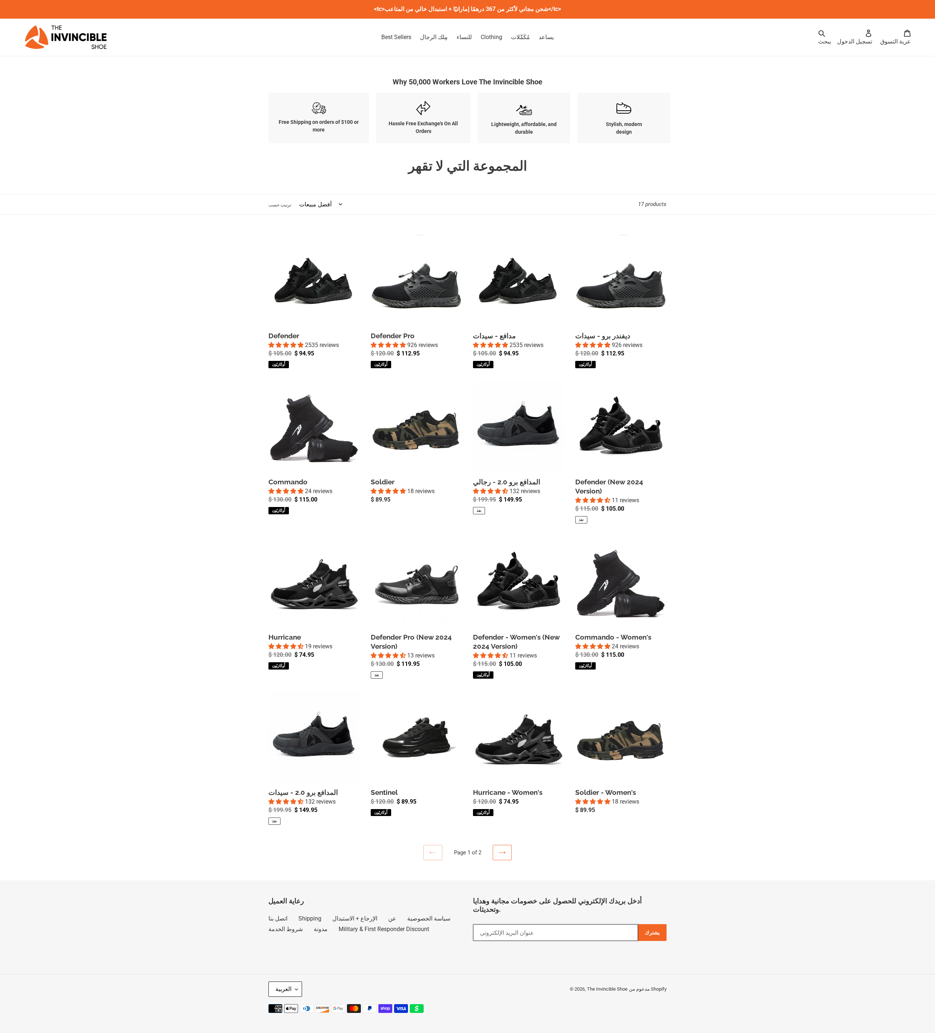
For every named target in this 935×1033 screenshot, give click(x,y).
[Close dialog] (567, 463)
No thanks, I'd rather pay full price (435, 545)
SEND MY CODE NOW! (432, 527)
